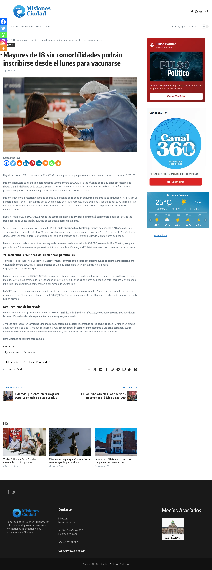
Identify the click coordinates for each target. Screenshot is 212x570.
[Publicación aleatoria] (199, 26)
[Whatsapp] (52, 163)
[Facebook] (6, 163)
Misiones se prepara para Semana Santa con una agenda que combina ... (69, 461)
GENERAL (15, 40)
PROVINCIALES (43, 26)
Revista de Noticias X (119, 564)
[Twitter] (13, 163)
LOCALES (13, 26)
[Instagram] (3, 41)
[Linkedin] (26, 163)
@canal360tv (160, 235)
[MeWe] (39, 163)
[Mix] (45, 163)
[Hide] (1, 54)
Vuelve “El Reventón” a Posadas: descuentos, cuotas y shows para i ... (21, 461)
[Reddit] (19, 163)
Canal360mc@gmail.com (71, 550)
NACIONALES (27, 26)
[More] (58, 163)
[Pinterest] (32, 163)
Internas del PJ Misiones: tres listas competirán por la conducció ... (113, 461)
